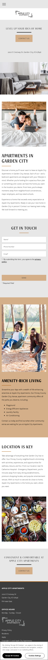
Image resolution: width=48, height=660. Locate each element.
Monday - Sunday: (8, 613)
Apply (4, 637)
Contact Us (24, 38)
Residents (5, 633)
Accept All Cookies (12, 655)
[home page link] (24, 14)
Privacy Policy (7, 630)
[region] (24, 651)
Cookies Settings (35, 655)
